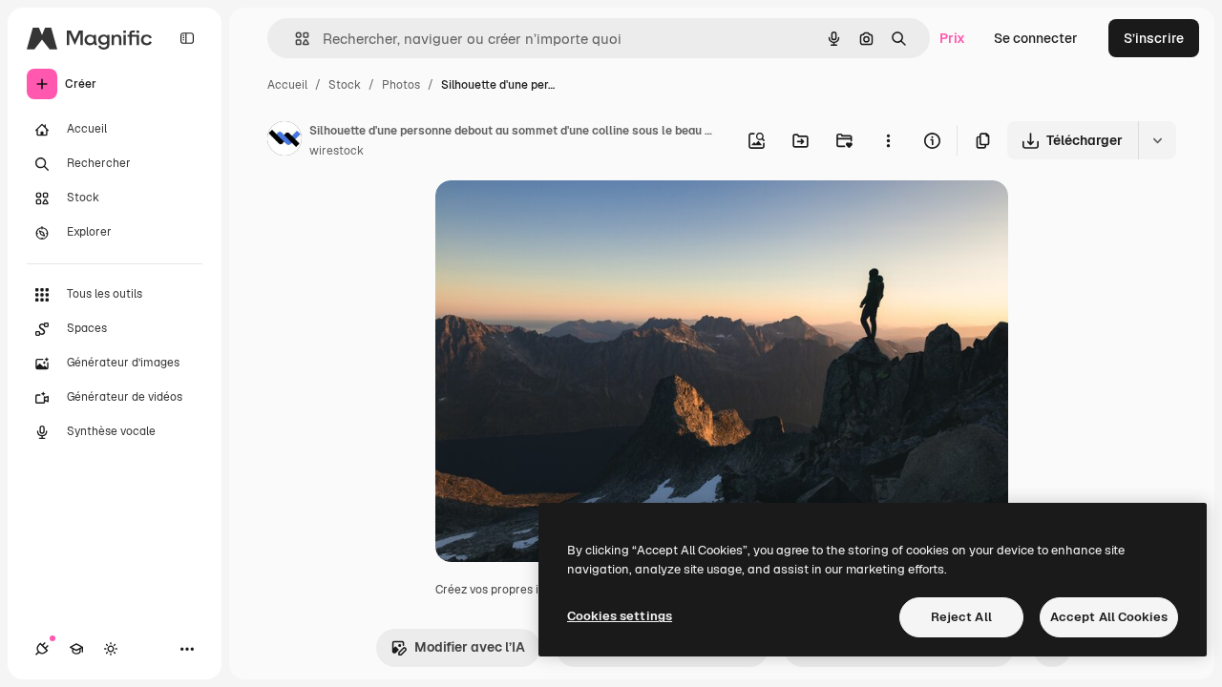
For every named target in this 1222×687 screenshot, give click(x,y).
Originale (561, 217)
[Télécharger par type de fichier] (1157, 140)
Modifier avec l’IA (469, 647)
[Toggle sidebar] (187, 38)
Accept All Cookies (1109, 617)
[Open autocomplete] (294, 38)
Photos (401, 85)
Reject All (961, 617)
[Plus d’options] (888, 140)
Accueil (287, 85)
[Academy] (76, 649)
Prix (952, 38)
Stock (344, 85)
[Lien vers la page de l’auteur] (284, 141)
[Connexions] (42, 649)
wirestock (336, 150)
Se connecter (1036, 38)
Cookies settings (619, 616)
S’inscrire (1154, 38)
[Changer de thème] (110, 649)
